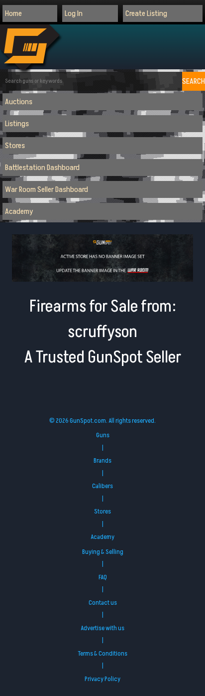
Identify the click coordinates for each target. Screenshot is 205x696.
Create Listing (146, 13)
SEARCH (193, 81)
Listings (17, 123)
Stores (15, 145)
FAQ (103, 577)
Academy (19, 211)
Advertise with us (102, 628)
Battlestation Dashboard (42, 167)
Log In (74, 13)
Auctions (18, 101)
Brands (102, 460)
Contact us (103, 602)
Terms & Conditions (102, 653)
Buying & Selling (102, 551)
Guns (102, 435)
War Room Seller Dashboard (46, 189)
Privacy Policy (102, 679)
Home (13, 13)
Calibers (102, 486)
